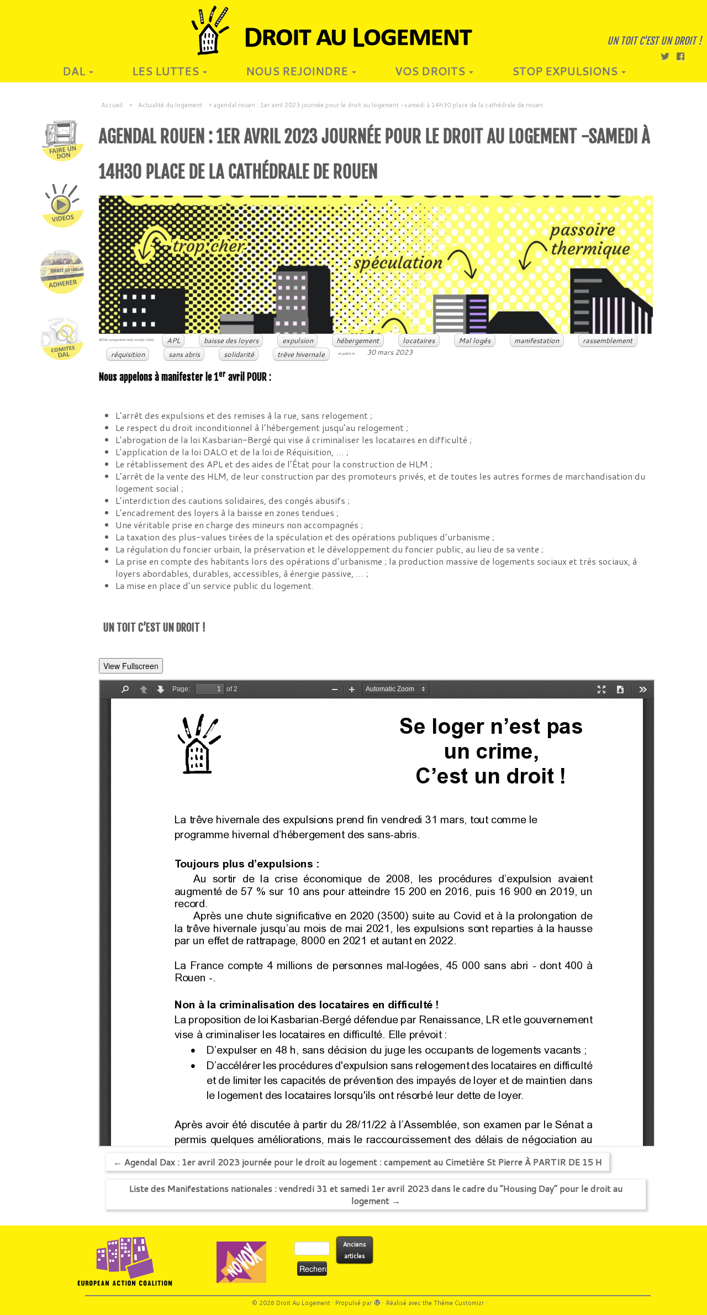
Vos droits (431, 70)
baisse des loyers (231, 340)
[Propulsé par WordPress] (377, 1301)
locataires (419, 340)
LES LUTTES (167, 70)
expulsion (297, 340)
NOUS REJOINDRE (298, 70)
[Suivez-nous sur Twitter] (669, 56)
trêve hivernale (301, 354)
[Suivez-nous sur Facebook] (684, 56)
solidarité (239, 354)
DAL (75, 70)
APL (173, 340)
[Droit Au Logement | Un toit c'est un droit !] (353, 30)
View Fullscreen (131, 665)
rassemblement (607, 340)
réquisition (128, 354)
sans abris (184, 354)
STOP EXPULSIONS (566, 70)
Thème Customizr (459, 1302)
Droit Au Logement (303, 1302)
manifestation (536, 340)
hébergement (357, 340)
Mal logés (474, 340)
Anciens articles (354, 1250)
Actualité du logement (170, 105)
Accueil (112, 105)
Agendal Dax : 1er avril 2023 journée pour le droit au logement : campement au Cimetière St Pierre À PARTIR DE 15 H (357, 1161)
